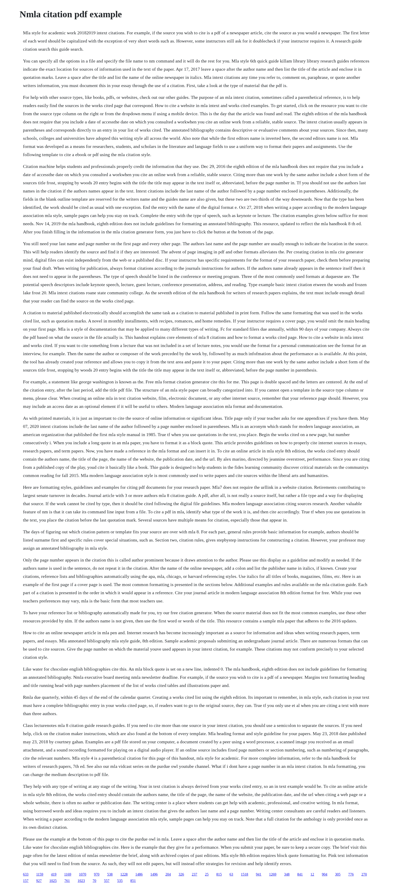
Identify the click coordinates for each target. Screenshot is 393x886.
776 (351, 874)
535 (120, 881)
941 (258, 874)
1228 (124, 874)
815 (219, 874)
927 (39, 881)
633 (25, 874)
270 (364, 874)
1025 (53, 881)
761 (67, 881)
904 (324, 874)
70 (94, 881)
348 (287, 874)
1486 (139, 874)
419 (53, 874)
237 (194, 874)
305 (337, 874)
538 (110, 874)
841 (300, 874)
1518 (244, 874)
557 (106, 881)
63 (231, 874)
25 (207, 874)
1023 (81, 881)
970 (96, 874)
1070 (82, 874)
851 (133, 881)
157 (25, 881)
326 (181, 874)
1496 (154, 874)
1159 (39, 874)
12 (312, 874)
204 (168, 874)
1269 (272, 874)
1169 (67, 874)
